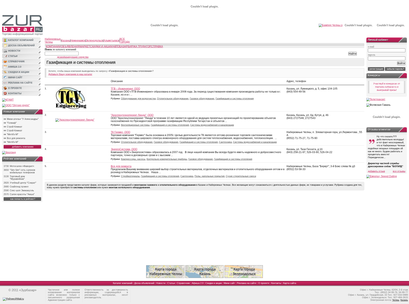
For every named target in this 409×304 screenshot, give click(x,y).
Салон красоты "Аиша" (22, 194)
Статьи (12, 56)
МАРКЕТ (85, 46)
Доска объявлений (21, 45)
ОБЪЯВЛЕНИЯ (70, 46)
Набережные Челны (53, 40)
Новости (14, 50)
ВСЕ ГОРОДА (125, 40)
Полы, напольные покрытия (209, 176)
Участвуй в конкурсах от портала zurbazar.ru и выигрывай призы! (386, 86)
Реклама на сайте (20, 82)
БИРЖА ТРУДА (137, 46)
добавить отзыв (376, 171)
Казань (65, 40)
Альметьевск (111, 40)
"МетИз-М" (12, 134)
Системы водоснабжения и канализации (212, 125)
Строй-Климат (14, 126)
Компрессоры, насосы (133, 159)
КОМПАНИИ (53, 46)
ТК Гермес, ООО (120, 132)
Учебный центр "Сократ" (23, 182)
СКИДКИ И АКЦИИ (101, 46)
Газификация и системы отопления (235, 98)
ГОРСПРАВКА (154, 46)
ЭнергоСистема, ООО (124, 149)
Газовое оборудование (202, 98)
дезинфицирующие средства (72, 57)
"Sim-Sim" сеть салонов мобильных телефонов (22, 171)
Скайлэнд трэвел (19, 186)
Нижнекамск (78, 40)
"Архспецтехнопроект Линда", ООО (132, 115)
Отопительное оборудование (173, 98)
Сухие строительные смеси (241, 176)
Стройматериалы (130, 176)
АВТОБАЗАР (120, 46)
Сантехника (225, 142)
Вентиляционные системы (135, 125)
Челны (395, 300)
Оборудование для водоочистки (138, 98)
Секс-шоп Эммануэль (22, 190)
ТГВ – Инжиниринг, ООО (125, 88)
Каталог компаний (20, 40)
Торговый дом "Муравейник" (17, 177)
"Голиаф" (12, 123)
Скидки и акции (18, 72)
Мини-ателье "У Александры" (23, 119)
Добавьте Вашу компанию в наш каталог (70, 74)
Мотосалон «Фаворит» (22, 166)
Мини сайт (15, 77)
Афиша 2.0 (14, 66)
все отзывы (399, 171)
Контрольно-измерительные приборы (167, 159)
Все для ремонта (16, 138)
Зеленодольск (94, 40)
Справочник (16, 61)
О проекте (15, 88)
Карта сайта (289, 283)
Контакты (15, 93)
